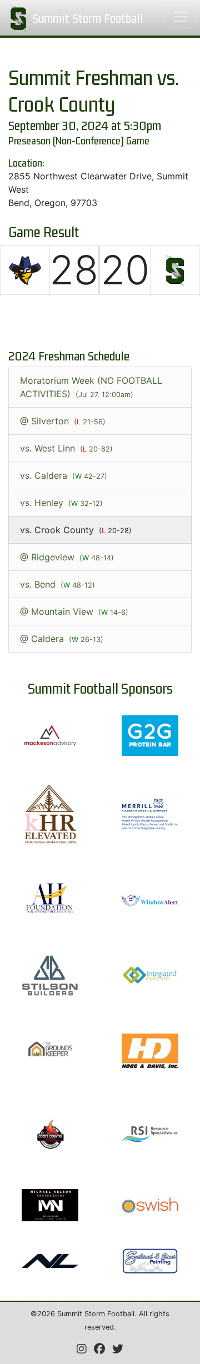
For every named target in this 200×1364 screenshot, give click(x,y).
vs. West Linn (66, 448)
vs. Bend (57, 584)
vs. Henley (61, 502)
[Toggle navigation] (180, 17)
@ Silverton (63, 421)
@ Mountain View (74, 611)
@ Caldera (61, 638)
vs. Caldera (63, 475)
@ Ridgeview (67, 557)
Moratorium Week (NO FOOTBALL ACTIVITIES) (91, 387)
